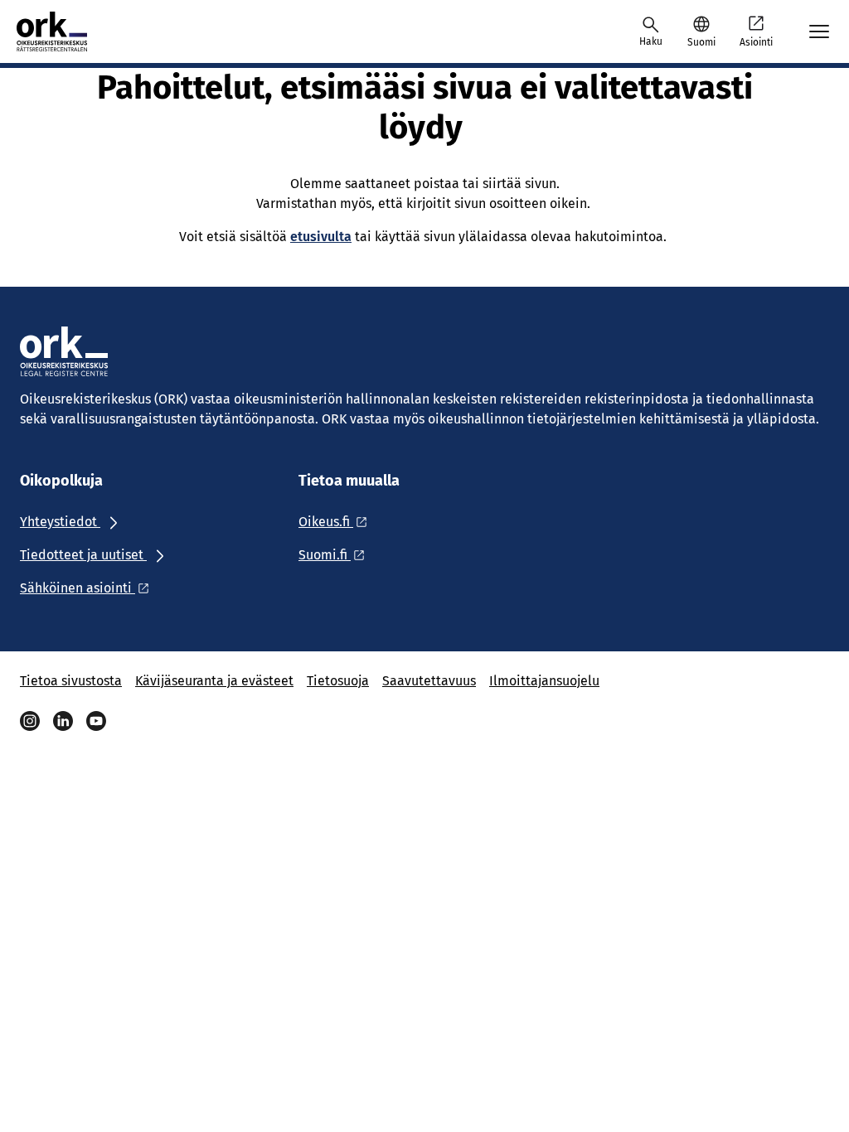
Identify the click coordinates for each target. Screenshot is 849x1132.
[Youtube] (96, 721)
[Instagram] (30, 721)
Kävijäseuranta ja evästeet (214, 681)
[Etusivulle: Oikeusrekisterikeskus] (68, 31)
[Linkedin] (63, 721)
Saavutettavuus (429, 681)
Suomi (701, 42)
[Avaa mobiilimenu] (819, 31)
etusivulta (321, 236)
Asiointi (756, 42)
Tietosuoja (338, 681)
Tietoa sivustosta (71, 681)
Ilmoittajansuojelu (544, 681)
